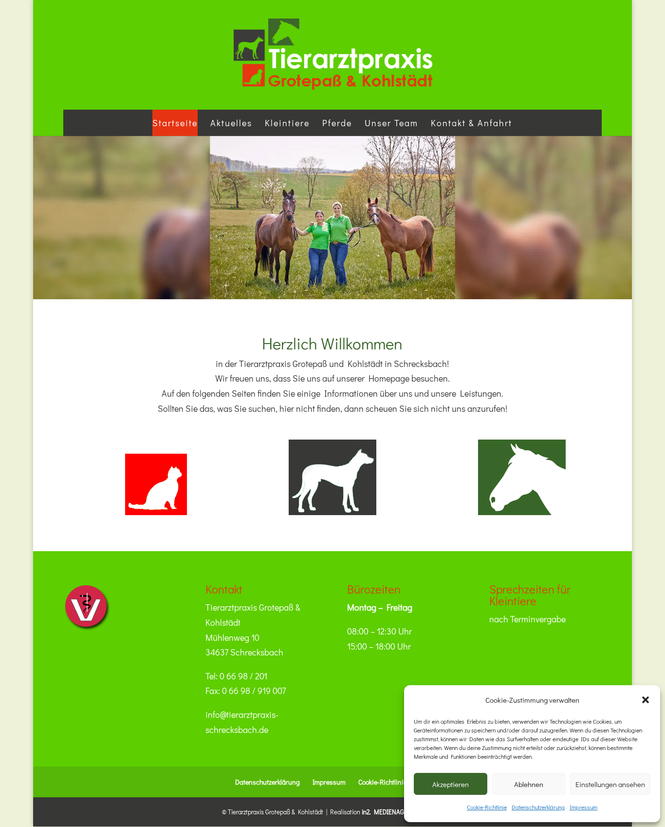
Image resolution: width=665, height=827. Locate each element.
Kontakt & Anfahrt (471, 123)
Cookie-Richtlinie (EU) (388, 782)
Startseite (175, 123)
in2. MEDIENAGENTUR (393, 812)
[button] (645, 700)
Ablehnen (528, 784)
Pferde (337, 123)
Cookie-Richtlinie (487, 807)
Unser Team (391, 123)
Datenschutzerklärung (538, 807)
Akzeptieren (450, 784)
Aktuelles (231, 123)
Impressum (583, 807)
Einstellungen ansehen (610, 784)
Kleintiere (287, 123)
